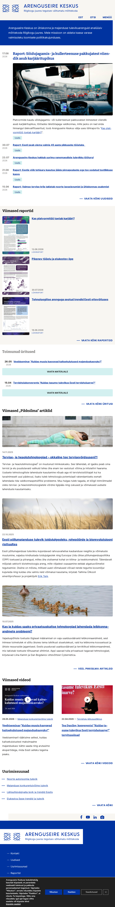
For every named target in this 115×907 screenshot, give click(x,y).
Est (80, 17)
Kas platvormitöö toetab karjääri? (53, 218)
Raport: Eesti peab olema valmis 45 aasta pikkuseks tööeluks (49, 144)
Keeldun (71, 892)
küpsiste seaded (13, 904)
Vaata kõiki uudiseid (98, 198)
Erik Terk (43, 576)
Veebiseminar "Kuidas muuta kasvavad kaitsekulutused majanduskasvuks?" (57, 361)
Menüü (107, 17)
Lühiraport (37, 252)
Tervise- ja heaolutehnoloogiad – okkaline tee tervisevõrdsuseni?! (49, 457)
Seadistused (91, 892)
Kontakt (15, 853)
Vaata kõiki (105, 805)
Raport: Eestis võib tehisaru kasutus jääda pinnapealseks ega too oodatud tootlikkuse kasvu (63, 172)
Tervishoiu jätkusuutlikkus (89, 719)
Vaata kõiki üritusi (99, 403)
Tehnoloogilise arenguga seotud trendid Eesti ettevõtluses (70, 299)
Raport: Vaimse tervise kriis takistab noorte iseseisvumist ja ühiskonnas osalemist (61, 186)
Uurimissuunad (19, 866)
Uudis (17, 138)
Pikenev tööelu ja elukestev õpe (52, 258)
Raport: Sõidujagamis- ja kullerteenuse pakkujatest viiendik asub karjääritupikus (61, 56)
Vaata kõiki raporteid (97, 340)
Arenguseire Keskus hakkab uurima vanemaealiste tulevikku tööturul (53, 157)
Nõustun (54, 892)
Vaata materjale (57, 371)
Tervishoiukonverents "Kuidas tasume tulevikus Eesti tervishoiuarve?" (54, 382)
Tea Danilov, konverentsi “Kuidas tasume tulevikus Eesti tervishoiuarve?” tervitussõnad (86, 730)
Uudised (15, 859)
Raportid (16, 873)
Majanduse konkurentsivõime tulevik (35, 719)
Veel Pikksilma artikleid (95, 668)
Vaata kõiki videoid (99, 763)
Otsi (93, 17)
